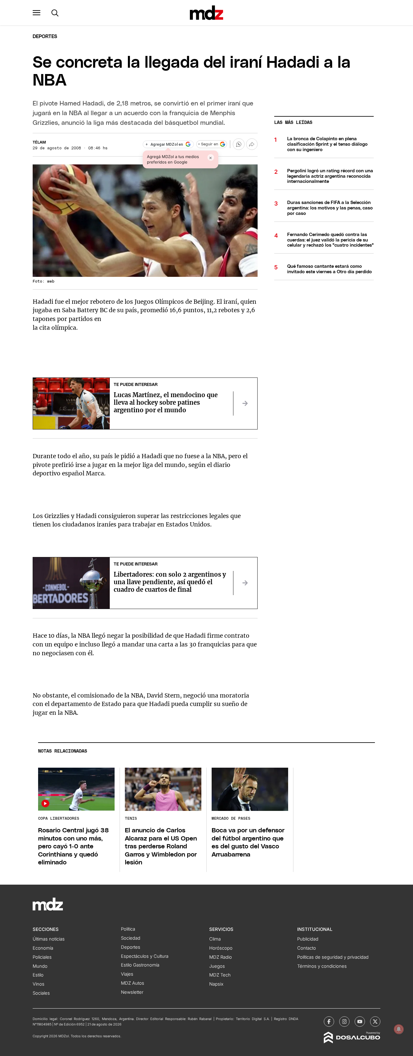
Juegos (217, 966)
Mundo (40, 966)
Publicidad (307, 939)
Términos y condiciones (322, 966)
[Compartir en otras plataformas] (252, 144)
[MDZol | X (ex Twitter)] (375, 1021)
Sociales (41, 993)
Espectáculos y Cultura (144, 956)
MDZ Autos (132, 983)
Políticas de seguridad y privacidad (333, 957)
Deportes (45, 36)
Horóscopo (221, 948)
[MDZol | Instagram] (344, 1021)
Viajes (127, 974)
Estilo (38, 975)
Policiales (42, 957)
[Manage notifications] (399, 1029)
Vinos (38, 984)
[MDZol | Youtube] (360, 1021)
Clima (215, 939)
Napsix (216, 984)
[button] (37, 12)
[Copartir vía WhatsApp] (238, 144)
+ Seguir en (208, 144)
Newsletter (132, 992)
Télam (39, 142)
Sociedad (130, 938)
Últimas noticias (49, 939)
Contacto (306, 948)
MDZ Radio (220, 957)
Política (128, 929)
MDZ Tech (220, 975)
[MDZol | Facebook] (329, 1021)
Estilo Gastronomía (140, 965)
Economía (43, 948)
